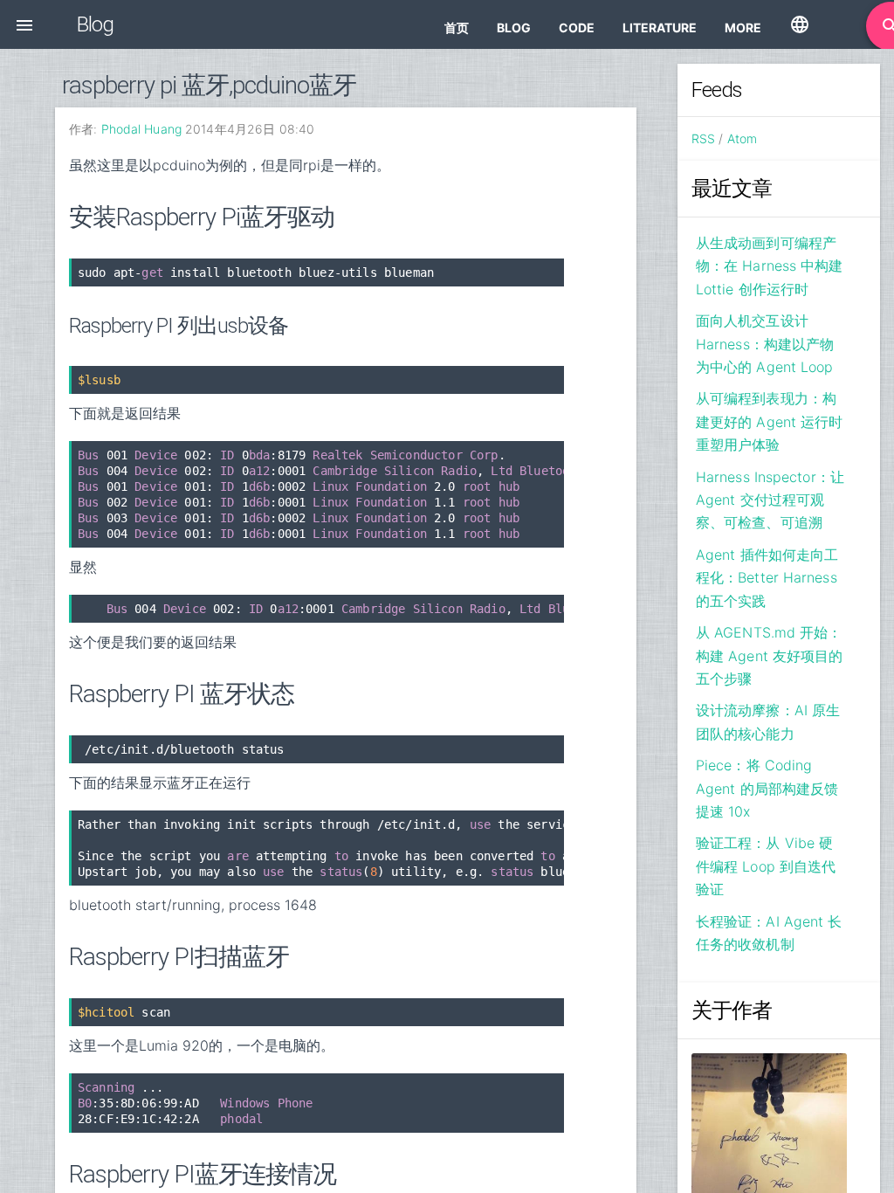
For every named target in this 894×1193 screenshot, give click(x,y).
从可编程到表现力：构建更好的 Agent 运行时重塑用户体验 (769, 421)
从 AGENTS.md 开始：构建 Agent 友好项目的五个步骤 (769, 655)
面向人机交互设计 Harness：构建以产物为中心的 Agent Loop (765, 344)
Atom (742, 138)
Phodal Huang (141, 128)
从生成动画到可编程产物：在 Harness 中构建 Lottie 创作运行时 (769, 266)
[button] (24, 24)
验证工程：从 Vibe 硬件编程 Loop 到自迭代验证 (766, 866)
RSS (703, 138)
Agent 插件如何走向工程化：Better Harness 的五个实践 (767, 578)
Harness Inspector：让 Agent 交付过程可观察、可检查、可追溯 (770, 500)
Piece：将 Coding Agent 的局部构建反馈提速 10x (767, 788)
